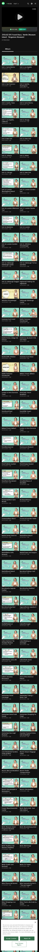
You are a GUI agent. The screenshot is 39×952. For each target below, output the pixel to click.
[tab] (8, 49)
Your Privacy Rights (19, 944)
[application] (19, 17)
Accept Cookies (11, 938)
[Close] (35, 922)
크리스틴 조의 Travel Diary (12, 34)
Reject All (27, 938)
